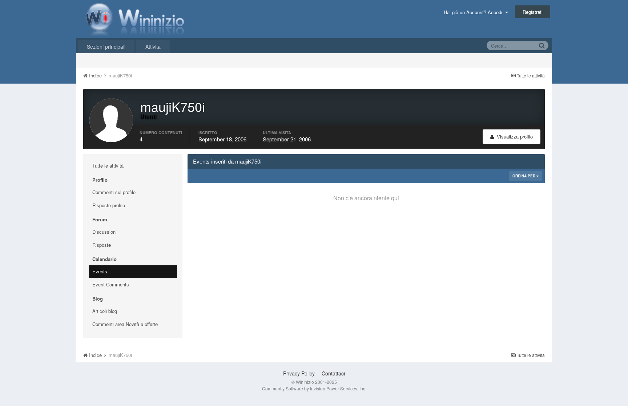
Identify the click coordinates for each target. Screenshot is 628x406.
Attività (153, 46)
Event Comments (110, 284)
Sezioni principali (106, 46)
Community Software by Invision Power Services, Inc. (314, 388)
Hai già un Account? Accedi (474, 12)
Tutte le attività (108, 165)
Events (99, 271)
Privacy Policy (299, 373)
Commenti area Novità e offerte (125, 324)
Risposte (101, 244)
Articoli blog (104, 310)
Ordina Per (524, 175)
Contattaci (333, 373)
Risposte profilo (108, 205)
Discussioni (104, 231)
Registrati (533, 11)
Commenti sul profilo (114, 192)
